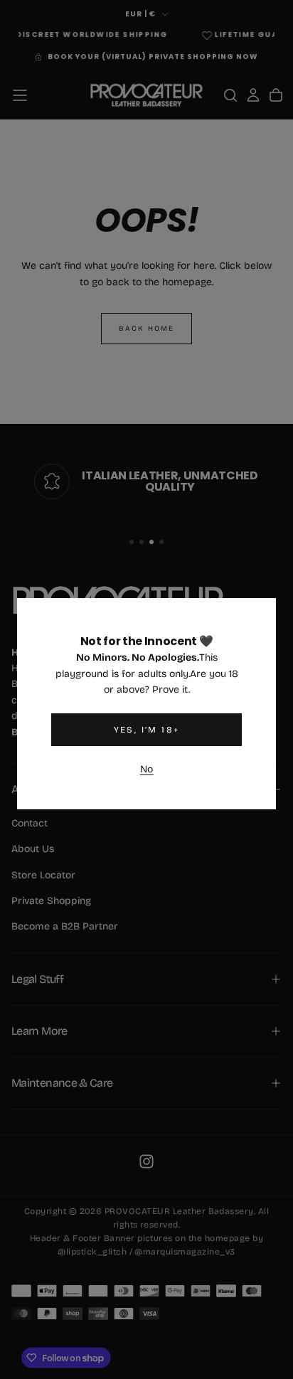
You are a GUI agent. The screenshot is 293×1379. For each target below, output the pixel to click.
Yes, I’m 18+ (147, 730)
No (147, 769)
